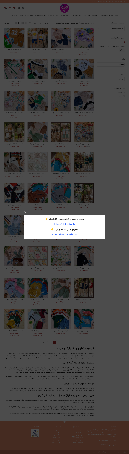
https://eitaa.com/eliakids (64, 234)
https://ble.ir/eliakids (64, 224)
